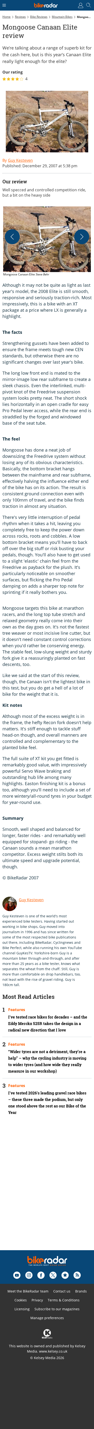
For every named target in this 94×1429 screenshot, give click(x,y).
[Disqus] (47, 1189)
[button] (47, 241)
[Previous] (12, 236)
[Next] (81, 236)
